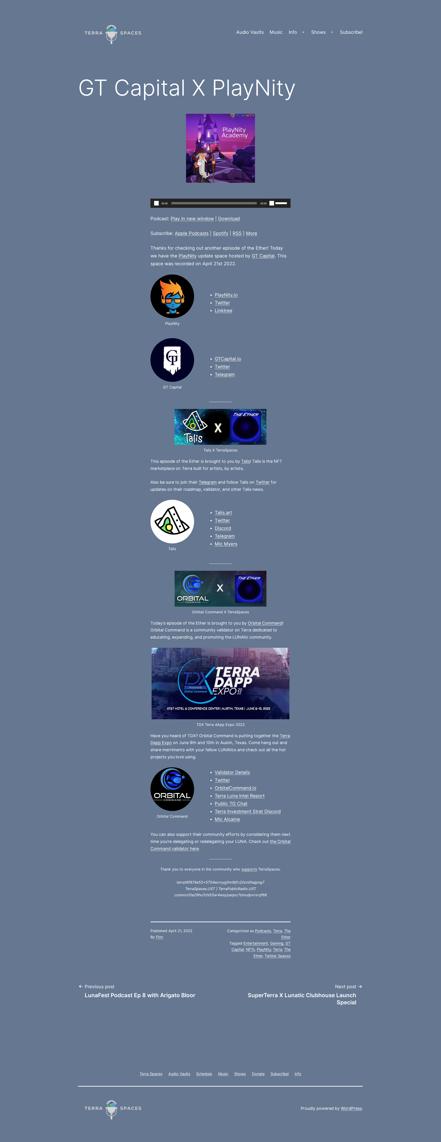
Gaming (276, 943)
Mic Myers (226, 544)
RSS (237, 233)
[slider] (281, 203)
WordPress (351, 1108)
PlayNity (188, 256)
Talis (245, 461)
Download (229, 218)
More (251, 233)
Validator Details (232, 772)
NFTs (250, 949)
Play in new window (192, 218)
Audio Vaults (250, 32)
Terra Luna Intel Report (240, 796)
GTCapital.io (228, 359)
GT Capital (263, 256)
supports (249, 869)
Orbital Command (265, 623)
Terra (277, 930)
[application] (220, 203)
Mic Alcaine (227, 819)
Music (276, 32)
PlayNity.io (226, 295)
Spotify (220, 233)
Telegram (225, 374)
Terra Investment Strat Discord (248, 811)
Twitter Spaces (278, 956)
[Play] (156, 203)
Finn (159, 937)
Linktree (223, 310)
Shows (318, 32)
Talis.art (223, 512)
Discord (223, 528)
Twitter (222, 302)
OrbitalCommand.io (235, 788)
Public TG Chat (231, 803)
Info (293, 32)
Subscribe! (351, 32)
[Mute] (271, 203)
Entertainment (255, 943)
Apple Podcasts (192, 233)
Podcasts (263, 930)
